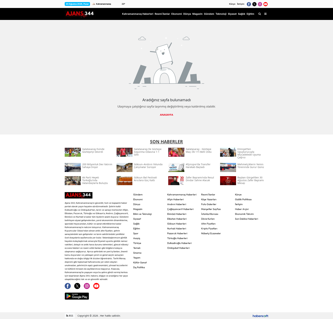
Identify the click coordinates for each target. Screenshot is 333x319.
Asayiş (136, 238)
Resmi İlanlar (208, 194)
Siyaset (137, 218)
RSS (70, 315)
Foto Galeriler (208, 204)
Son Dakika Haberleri (246, 218)
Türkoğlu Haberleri (177, 238)
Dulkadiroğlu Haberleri (179, 243)
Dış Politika (139, 267)
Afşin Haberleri (175, 199)
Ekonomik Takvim (244, 213)
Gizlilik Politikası (243, 199)
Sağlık (136, 223)
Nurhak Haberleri (176, 228)
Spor (135, 233)
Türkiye (137, 243)
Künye (232, 4)
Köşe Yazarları (208, 199)
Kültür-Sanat (140, 262)
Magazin (137, 209)
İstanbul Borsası (209, 213)
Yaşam (136, 257)
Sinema (137, 252)
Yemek (136, 247)
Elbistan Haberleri (177, 218)
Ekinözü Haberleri (176, 213)
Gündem (138, 194)
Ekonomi (138, 199)
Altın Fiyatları (208, 223)
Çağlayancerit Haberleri (180, 209)
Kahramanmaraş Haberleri (182, 194)
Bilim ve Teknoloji (142, 213)
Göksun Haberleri (176, 223)
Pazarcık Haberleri (177, 233)
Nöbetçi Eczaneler (211, 233)
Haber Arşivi (242, 209)
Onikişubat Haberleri (178, 247)
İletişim (240, 4)
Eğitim (136, 228)
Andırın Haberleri (176, 204)
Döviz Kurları (208, 218)
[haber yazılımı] (260, 315)
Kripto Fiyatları (209, 228)
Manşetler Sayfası (211, 209)
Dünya (136, 204)
